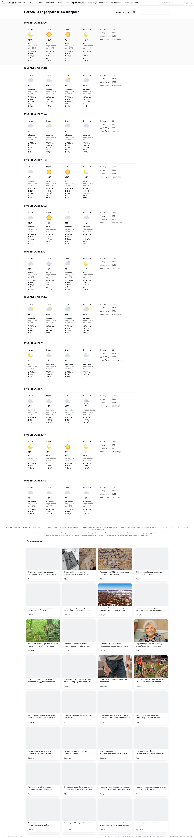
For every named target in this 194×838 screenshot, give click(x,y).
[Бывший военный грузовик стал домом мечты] (79, 708)
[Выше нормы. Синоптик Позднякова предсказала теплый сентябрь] (115, 636)
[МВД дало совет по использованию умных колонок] (115, 743)
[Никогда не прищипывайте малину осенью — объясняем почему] (79, 636)
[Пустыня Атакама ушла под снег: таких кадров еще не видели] (115, 600)
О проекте (108, 836)
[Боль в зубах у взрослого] (151, 815)
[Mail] (3, 2)
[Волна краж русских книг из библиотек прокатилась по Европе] (43, 743)
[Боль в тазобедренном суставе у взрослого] (115, 672)
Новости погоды (166, 527)
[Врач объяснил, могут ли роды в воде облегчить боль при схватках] (115, 708)
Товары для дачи (97, 529)
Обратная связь (162, 836)
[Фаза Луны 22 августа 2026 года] (79, 815)
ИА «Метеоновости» (185, 836)
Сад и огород (182, 527)
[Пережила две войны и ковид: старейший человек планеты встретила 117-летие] (151, 636)
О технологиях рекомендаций (145, 836)
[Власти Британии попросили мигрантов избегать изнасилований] (43, 600)
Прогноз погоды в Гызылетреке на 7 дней (99, 527)
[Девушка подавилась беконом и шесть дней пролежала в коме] (43, 708)
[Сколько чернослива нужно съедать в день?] (79, 743)
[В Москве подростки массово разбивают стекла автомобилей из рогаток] (43, 564)
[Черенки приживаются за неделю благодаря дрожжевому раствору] (115, 779)
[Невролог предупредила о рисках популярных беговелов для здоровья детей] (151, 779)
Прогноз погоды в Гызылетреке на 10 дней (138, 527)
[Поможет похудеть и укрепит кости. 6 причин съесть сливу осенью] (79, 600)
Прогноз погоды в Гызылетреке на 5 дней (61, 527)
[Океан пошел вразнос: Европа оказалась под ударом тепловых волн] (43, 672)
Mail (3, 836)
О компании (10, 836)
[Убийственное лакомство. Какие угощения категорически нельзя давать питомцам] (115, 815)
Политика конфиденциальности (124, 836)
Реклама (19, 836)
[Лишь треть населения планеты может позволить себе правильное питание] (43, 815)
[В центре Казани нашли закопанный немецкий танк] (79, 564)
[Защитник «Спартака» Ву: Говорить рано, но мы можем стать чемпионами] (151, 708)
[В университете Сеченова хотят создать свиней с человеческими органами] (79, 779)
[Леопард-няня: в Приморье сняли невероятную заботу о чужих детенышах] (43, 636)
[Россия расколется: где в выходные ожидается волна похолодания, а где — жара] (151, 600)
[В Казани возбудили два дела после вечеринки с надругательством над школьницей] (151, 564)
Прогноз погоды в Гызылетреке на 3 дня (23, 527)
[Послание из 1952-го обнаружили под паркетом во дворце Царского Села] (115, 564)
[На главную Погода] (10, 2)
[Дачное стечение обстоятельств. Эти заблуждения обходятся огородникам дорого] (151, 672)
